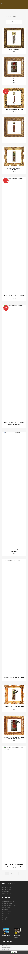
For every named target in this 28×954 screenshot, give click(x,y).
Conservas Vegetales (7, 903)
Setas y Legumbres (6, 916)
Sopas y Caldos (5, 918)
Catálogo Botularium (6, 935)
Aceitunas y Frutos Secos (8, 901)
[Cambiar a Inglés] (14, 952)
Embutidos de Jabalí (6, 889)
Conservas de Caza (6, 893)
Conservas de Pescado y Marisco (9, 905)
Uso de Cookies (5, 949)
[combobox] (14, 22)
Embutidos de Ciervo (6, 887)
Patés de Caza (5, 891)
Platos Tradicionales (6, 920)
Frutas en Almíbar (6, 907)
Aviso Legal (4, 945)
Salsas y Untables (6, 914)
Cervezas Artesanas (6, 922)
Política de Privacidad (7, 947)
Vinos (3, 924)
